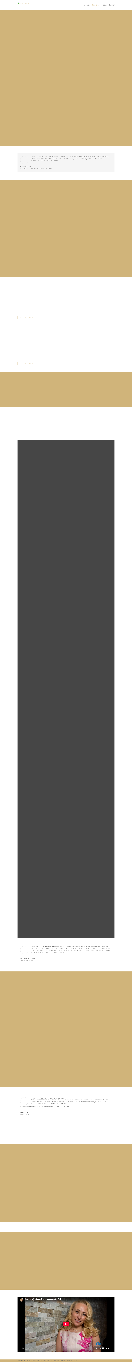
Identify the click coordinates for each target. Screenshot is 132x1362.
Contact (111, 5)
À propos (87, 5)
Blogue (104, 5)
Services (94, 5)
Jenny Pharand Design (85, 1360)
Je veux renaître (26, 317)
